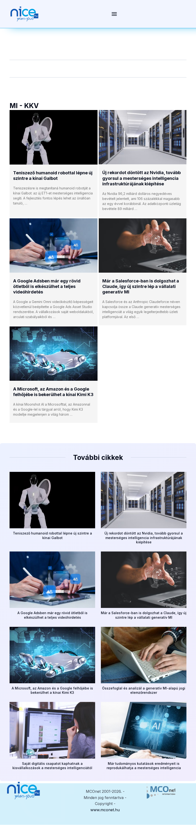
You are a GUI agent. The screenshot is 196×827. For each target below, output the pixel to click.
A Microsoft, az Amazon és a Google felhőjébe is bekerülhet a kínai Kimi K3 (52, 690)
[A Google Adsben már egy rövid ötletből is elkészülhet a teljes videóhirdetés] (54, 245)
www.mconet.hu (105, 809)
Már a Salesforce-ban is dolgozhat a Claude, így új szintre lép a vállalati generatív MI (140, 286)
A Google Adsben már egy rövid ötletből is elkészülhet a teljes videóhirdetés (47, 286)
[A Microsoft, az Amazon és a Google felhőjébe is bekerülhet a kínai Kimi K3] (54, 353)
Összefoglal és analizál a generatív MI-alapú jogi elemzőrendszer (143, 690)
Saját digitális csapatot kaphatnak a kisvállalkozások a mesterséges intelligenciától (52, 765)
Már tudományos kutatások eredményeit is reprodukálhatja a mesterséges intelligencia (144, 765)
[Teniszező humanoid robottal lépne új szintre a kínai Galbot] (54, 137)
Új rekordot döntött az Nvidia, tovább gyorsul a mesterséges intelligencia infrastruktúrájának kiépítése (141, 178)
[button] (114, 14)
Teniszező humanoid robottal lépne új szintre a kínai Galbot (52, 535)
